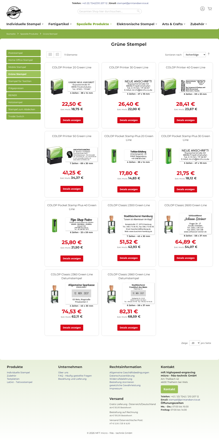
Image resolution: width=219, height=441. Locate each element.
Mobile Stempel (17, 67)
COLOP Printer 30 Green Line (128, 67)
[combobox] (110, 11)
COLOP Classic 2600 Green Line (185, 205)
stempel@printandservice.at (133, 3)
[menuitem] (24, 24)
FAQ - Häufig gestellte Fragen (75, 375)
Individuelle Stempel (18, 372)
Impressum (116, 388)
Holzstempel (15, 102)
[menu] (109, 24)
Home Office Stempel (20, 60)
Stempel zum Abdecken (21, 109)
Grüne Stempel (17, 74)
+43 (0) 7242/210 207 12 (94, 3)
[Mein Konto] (202, 9)
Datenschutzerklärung (122, 375)
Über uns (63, 372)
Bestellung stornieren (122, 382)
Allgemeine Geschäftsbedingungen (129, 372)
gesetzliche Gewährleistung (125, 385)
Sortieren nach (173, 54)
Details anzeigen (72, 120)
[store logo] (14, 12)
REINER (12, 95)
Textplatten (13, 378)
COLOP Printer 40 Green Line (185, 67)
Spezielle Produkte (29, 34)
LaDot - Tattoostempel (19, 382)
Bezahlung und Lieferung (72, 378)
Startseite (11, 34)
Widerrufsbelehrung (121, 378)
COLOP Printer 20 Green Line (71, 67)
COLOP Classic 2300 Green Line (129, 205)
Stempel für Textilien (19, 81)
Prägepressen (16, 88)
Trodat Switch (16, 116)
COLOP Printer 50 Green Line (71, 136)
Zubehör (11, 375)
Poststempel (15, 53)
